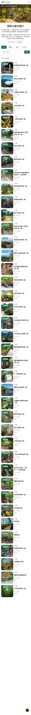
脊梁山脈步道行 (13, 6)
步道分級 (19, 42)
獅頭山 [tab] (10, 47)
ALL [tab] (4, 47)
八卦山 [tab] (24, 47)
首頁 (2, 6)
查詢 (27, 52)
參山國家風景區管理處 (5, 2)
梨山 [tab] (17, 47)
